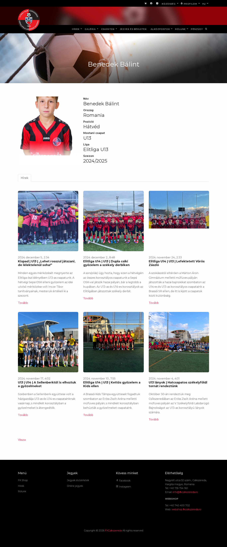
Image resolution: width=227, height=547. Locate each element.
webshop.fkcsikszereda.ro (186, 509)
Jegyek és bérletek (133, 29)
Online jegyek (75, 485)
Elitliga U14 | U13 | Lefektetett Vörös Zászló (177, 263)
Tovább (23, 302)
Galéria (91, 29)
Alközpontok (161, 29)
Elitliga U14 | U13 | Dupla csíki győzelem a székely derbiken (106, 263)
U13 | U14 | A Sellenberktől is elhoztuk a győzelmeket (47, 384)
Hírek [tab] (24, 178)
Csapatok (108, 29)
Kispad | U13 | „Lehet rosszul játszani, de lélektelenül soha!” (46, 263)
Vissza (22, 439)
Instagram (124, 486)
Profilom (190, 3)
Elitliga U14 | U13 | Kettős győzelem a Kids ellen (111, 384)
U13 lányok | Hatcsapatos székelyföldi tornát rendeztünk (178, 384)
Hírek (76, 29)
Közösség (169, 3)
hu (204, 3)
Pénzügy (197, 29)
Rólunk (180, 29)
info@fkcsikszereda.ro (185, 492)
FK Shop (23, 480)
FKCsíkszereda (113, 530)
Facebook (124, 480)
